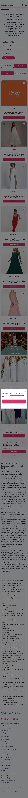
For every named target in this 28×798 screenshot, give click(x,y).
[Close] (25, 391)
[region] (14, 399)
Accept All (14, 401)
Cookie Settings (14, 405)
